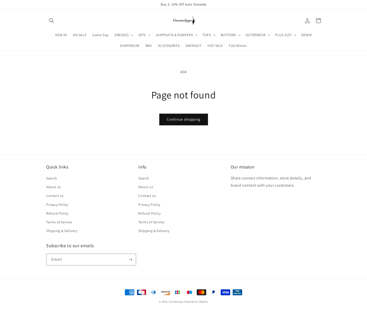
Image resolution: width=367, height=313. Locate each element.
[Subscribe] (130, 259)
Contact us (55, 195)
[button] (51, 20)
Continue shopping (183, 119)
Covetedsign (176, 301)
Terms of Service (59, 222)
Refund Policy (57, 213)
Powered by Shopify (196, 301)
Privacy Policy (57, 204)
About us (53, 187)
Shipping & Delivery (61, 231)
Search (51, 178)
